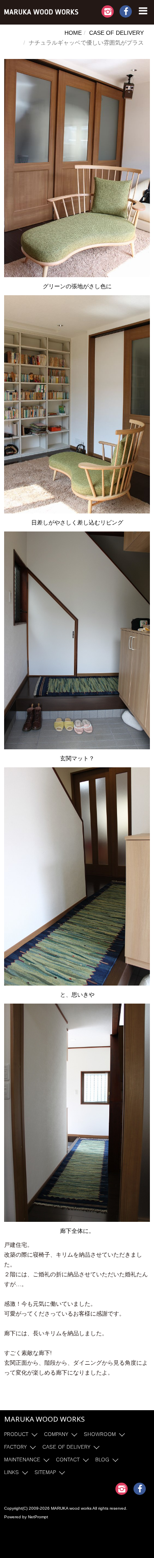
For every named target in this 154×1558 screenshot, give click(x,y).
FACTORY (15, 1447)
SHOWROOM (100, 1434)
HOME (73, 32)
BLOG (102, 1459)
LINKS (11, 1472)
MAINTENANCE (22, 1459)
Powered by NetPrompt (26, 1517)
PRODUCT (16, 1434)
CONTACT (68, 1459)
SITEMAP (45, 1472)
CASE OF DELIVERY (116, 32)
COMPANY (56, 1434)
